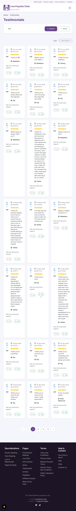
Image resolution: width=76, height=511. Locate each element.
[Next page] (53, 429)
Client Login (37, 2)
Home (6, 15)
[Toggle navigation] (69, 8)
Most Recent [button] (65, 40)
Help (60, 461)
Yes (18, 73)
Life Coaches (27, 462)
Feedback (26, 475)
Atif (7, 56)
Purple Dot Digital (42, 501)
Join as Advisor (60, 2)
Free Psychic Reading (27, 454)
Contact (69, 2)
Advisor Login (48, 2)
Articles (25, 472)
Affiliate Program (29, 478)
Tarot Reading (10, 456)
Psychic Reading (11, 453)
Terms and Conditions (44, 454)
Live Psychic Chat (41, 499)
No (10, 73)
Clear (55, 40)
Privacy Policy (45, 458)
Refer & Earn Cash (27, 483)
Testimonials (27, 468)
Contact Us (62, 467)
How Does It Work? (62, 456)
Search (52, 29)
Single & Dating (10, 465)
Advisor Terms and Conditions (46, 468)
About (25, 465)
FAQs (60, 464)
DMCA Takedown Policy (46, 474)
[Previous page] (23, 429)
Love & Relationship (9, 460)
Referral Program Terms (46, 463)
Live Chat (26, 458)
